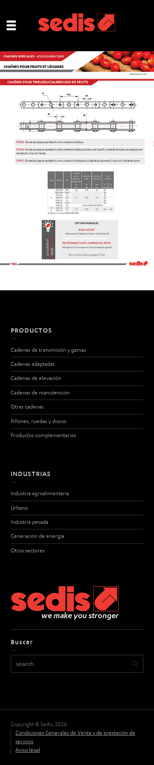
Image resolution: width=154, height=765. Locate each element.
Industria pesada (29, 522)
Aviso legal (27, 750)
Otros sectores (28, 550)
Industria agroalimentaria (40, 493)
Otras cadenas (27, 406)
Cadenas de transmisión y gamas (48, 350)
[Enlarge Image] (77, 160)
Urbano (19, 508)
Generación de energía (37, 536)
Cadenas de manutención (40, 392)
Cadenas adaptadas (33, 364)
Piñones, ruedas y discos (38, 421)
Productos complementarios (43, 435)
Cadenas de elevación (36, 378)
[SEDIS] (77, 25)
